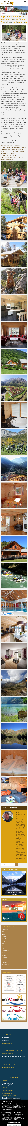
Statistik (18, 1113)
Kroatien (4, 936)
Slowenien (4, 957)
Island (3, 934)
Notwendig (7, 1113)
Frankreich (4, 962)
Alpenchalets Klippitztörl (13, 147)
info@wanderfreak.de (7, 1043)
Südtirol (4, 953)
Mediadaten (4, 1080)
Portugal (4, 943)
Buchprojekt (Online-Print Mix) (9, 1095)
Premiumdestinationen (7, 1093)
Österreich (4, 932)
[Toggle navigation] (25, 2)
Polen (3, 948)
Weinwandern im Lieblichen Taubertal (11, 9)
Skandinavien (5, 950)
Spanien (4, 960)
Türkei (3, 941)
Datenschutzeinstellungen (14, 1098)
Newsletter (4, 1089)
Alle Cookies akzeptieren (14, 1125)
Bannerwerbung (5, 1092)
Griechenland (5, 964)
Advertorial (4, 1087)
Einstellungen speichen (14, 1122)
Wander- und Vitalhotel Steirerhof (14, 893)
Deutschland (5, 929)
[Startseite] (7, 3)
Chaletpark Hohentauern (12, 151)
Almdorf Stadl (5, 146)
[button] (14, 174)
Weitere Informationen (7, 1109)
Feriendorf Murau (11, 157)
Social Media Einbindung (7, 1090)
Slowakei (4, 955)
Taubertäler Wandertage (7, 1053)
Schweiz (4, 946)
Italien (3, 967)
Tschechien (5, 939)
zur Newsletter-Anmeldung (8, 1067)
